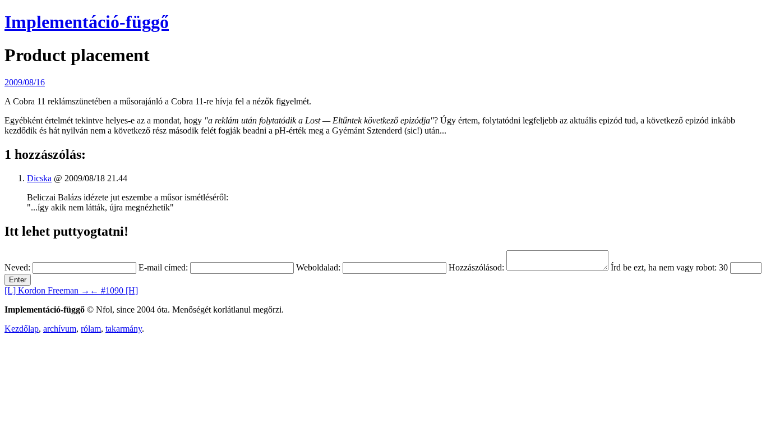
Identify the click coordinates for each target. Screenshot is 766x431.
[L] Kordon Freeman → (47, 290)
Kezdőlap (21, 328)
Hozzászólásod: (476, 267)
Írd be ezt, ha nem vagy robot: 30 (669, 267)
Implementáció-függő (86, 22)
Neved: (17, 267)
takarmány (123, 328)
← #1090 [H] (114, 290)
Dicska (39, 178)
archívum (59, 328)
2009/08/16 (24, 82)
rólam (91, 328)
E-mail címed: (163, 267)
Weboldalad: (318, 267)
